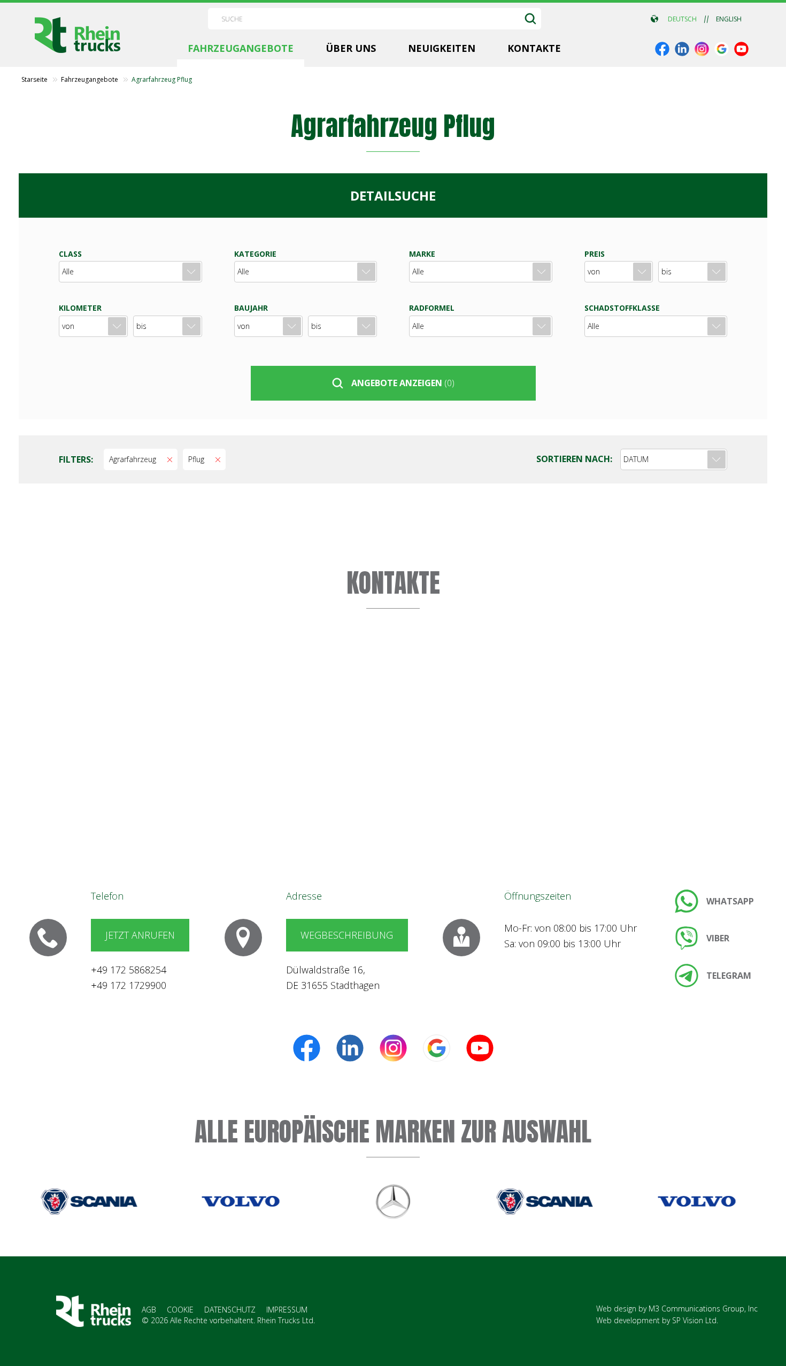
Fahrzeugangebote (89, 79)
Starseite (34, 79)
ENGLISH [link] (729, 19)
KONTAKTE (393, 583)
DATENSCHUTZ (230, 1309)
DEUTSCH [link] (682, 19)
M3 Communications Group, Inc (703, 1308)
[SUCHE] (530, 18)
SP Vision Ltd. (695, 1320)
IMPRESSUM (286, 1309)
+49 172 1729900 (128, 985)
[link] (662, 49)
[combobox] (673, 459)
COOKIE (180, 1309)
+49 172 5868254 (128, 969)
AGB (149, 1309)
